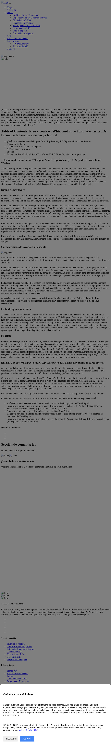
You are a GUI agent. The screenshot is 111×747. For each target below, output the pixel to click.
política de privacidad (28, 730)
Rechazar (11, 739)
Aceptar (27, 739)
